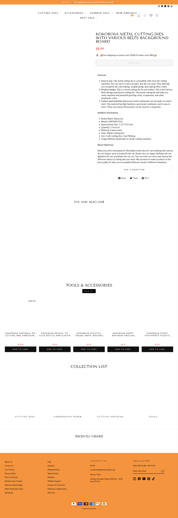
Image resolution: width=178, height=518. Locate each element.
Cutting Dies (48, 13)
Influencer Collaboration (57, 489)
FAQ (49, 462)
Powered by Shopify (89, 509)
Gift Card (51, 493)
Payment (51, 466)
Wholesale (9, 493)
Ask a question (134, 170)
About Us (8, 462)
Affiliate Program (54, 481)
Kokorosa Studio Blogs (14, 485)
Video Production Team (14, 489)
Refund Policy (53, 473)
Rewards (51, 477)
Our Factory (9, 470)
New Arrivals (127, 13)
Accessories (75, 13)
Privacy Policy (10, 473)
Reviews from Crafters (14, 481)
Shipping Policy (54, 470)
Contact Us (9, 466)
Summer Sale (100, 13)
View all (89, 291)
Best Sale (88, 17)
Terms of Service (11, 477)
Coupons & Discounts (56, 485)
